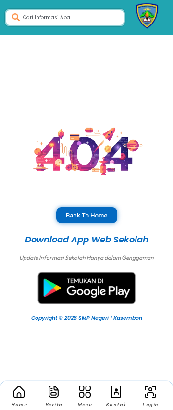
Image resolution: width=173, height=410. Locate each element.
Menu (84, 404)
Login (150, 404)
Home (19, 404)
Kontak (116, 404)
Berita (53, 404)
